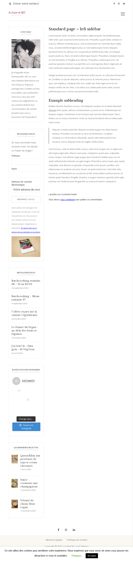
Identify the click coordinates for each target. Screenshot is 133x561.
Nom (14, 168)
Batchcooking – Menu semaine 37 (25, 298)
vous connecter (67, 199)
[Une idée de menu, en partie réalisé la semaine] (26, 392)
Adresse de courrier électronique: (22, 183)
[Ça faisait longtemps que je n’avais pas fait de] (26, 410)
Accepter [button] (92, 556)
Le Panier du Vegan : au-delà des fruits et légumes (24, 330)
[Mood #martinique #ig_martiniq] (35, 392)
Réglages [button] (77, 555)
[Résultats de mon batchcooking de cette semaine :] (35, 410)
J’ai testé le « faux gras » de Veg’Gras (23, 347)
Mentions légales (54, 540)
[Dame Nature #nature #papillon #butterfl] (17, 410)
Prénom (16, 155)
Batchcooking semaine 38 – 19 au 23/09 (26, 282)
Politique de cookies (77, 540)
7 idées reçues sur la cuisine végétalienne (24, 313)
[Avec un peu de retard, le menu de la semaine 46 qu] (35, 401)
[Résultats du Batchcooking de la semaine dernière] (17, 392)
